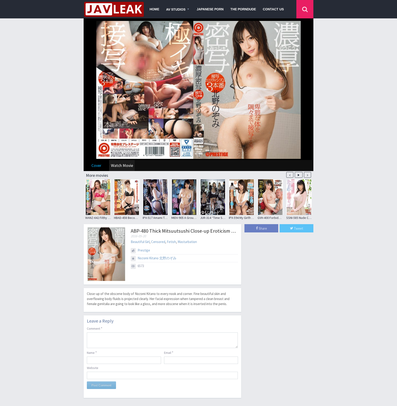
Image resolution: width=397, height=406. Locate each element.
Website (92, 368)
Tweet (298, 228)
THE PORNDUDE (243, 9)
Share (262, 228)
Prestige (144, 250)
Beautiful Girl (140, 242)
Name (92, 352)
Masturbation (187, 242)
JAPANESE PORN (210, 9)
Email (168, 352)
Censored (158, 242)
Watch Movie (122, 165)
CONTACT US (273, 9)
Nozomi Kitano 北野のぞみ (157, 258)
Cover (96, 165)
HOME (154, 9)
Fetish (171, 242)
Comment (94, 328)
